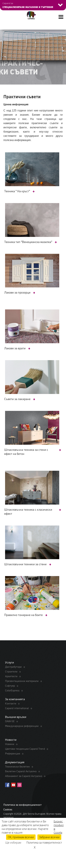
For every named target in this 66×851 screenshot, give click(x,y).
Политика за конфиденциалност (22, 804)
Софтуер (10, 685)
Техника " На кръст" (17, 191)
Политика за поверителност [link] (44, 842)
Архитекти (11, 676)
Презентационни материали (22, 681)
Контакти (11, 703)
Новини (10, 744)
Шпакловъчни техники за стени (25, 564)
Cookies (7, 809)
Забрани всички (49, 837)
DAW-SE (10, 721)
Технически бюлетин (17, 766)
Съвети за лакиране (17, 399)
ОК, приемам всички (21, 837)
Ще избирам (13, 842)
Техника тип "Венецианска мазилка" (28, 242)
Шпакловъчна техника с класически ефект (28, 511)
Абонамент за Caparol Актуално (24, 776)
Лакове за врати (15, 348)
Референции (13, 753)
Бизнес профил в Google (59, 827)
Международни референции (22, 726)
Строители (11, 671)
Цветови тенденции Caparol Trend (25, 748)
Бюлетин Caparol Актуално (21, 771)
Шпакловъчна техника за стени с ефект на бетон (26, 451)
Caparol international (17, 708)
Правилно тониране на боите (23, 615)
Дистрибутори (13, 666)
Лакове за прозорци (17, 292)
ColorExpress (12, 690)
